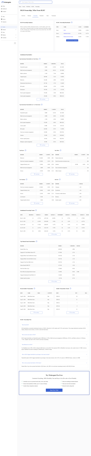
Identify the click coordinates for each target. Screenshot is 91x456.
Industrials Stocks (67, 33)
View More (43, 99)
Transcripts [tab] (54, 15)
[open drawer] (15, 43)
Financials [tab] (41, 15)
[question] (71, 22)
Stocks (24, 6)
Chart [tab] (47, 15)
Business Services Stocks (68, 36)
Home (20, 6)
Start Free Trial (54, 390)
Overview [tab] (23, 15)
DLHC (33, 6)
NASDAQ (28, 6)
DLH (65, 30)
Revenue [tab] (29, 15)
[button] (8, 6)
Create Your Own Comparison (72, 40)
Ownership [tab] (35, 15)
